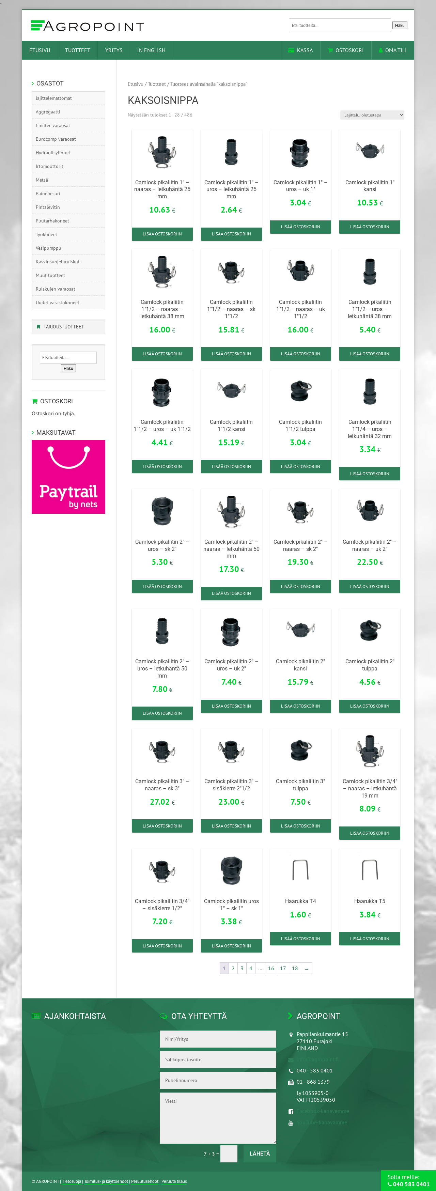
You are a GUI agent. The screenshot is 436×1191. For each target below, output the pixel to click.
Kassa (305, 50)
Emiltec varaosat (53, 125)
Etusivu (39, 50)
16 (271, 968)
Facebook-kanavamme (323, 1111)
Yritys (114, 50)
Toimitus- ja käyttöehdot (106, 1181)
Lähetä (260, 1153)
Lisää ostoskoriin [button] (162, 234)
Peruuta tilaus (174, 1181)
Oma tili (396, 50)
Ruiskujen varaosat (55, 289)
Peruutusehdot (144, 1181)
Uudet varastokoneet (57, 302)
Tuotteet (77, 50)
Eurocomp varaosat (56, 139)
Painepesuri (48, 193)
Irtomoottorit (49, 166)
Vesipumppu (48, 248)
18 (295, 968)
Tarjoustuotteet (64, 327)
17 (283, 968)
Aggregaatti (48, 112)
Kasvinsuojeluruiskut (58, 262)
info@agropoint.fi (318, 1059)
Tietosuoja (71, 1181)
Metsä (42, 180)
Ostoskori (350, 50)
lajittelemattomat (54, 98)
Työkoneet (46, 234)
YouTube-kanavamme (322, 1122)
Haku (400, 25)
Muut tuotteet (50, 275)
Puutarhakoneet (52, 221)
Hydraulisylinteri (53, 153)
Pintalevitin (48, 207)
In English (151, 50)
